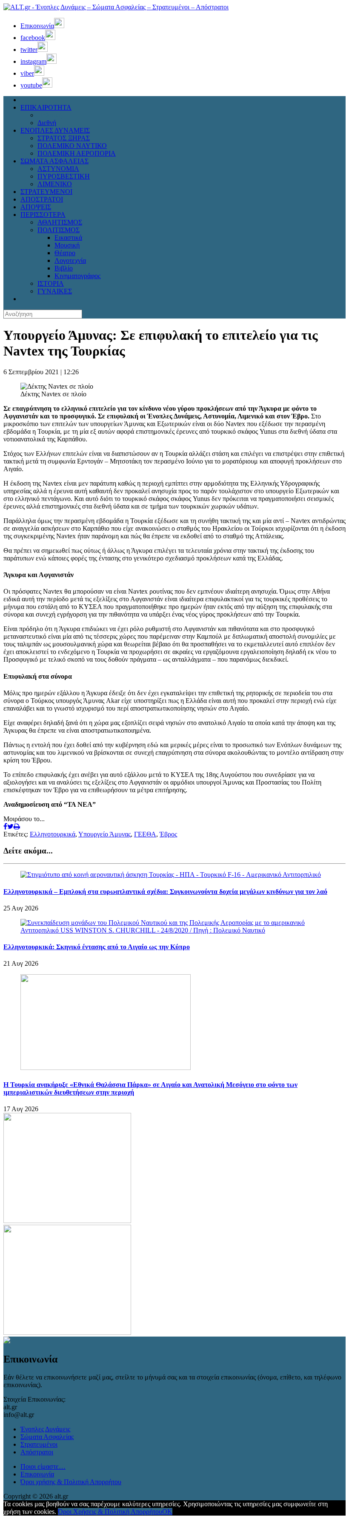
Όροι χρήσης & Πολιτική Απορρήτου (70, 1481)
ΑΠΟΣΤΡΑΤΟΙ (41, 199)
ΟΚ (167, 1511)
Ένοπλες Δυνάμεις (45, 1429)
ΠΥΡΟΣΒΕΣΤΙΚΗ (63, 176)
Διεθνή (46, 122)
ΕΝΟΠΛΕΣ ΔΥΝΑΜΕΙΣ (55, 130)
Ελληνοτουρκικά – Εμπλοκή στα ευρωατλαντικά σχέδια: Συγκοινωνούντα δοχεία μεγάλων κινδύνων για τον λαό (165, 891)
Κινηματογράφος (77, 275)
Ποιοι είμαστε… (43, 1466)
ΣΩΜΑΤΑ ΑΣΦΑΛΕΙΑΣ (54, 161)
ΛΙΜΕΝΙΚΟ (54, 184)
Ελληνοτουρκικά (52, 834)
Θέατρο (64, 252)
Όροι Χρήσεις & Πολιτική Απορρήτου (110, 1511)
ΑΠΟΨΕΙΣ (35, 206)
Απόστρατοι (36, 1452)
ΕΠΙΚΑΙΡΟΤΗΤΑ (46, 107)
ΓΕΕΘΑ (145, 834)
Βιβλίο (63, 268)
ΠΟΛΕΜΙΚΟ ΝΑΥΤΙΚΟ (72, 145)
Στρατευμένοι (38, 1444)
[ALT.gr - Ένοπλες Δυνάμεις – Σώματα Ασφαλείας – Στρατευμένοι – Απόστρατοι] (116, 7)
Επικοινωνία (37, 1474)
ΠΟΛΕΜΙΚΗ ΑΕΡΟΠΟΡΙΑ (76, 153)
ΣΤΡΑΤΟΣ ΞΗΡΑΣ (63, 138)
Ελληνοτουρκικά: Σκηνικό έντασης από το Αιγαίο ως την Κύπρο (96, 946)
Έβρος (168, 834)
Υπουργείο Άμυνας (104, 834)
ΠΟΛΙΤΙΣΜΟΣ (58, 229)
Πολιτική (49, 115)
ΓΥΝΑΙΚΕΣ (54, 291)
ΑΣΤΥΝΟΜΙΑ (58, 168)
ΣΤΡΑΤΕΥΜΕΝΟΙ (46, 191)
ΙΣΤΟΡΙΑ (50, 283)
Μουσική (67, 245)
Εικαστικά (68, 237)
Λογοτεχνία (70, 260)
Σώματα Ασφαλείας (47, 1436)
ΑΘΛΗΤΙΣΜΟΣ (59, 222)
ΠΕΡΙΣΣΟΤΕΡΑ (43, 214)
